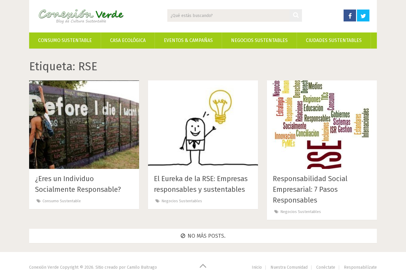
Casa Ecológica (128, 40)
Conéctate (325, 267)
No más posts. (207, 236)
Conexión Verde (44, 267)
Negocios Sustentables (259, 40)
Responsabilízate (360, 267)
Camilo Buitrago (142, 267)
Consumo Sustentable (65, 40)
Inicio (257, 267)
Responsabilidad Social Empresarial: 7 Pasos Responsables (310, 189)
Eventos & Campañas (188, 40)
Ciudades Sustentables (334, 40)
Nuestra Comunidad (289, 267)
